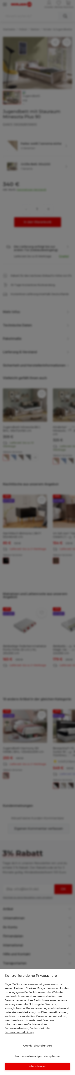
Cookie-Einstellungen (37, 1045)
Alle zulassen (37, 1066)
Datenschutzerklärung (19, 1032)
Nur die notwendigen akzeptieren (37, 1056)
